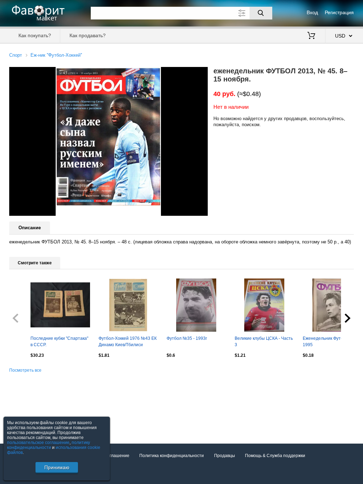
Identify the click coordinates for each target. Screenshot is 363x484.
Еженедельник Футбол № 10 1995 (331, 341)
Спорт (15, 55)
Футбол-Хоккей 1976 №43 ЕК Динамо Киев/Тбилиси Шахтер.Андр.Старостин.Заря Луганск (128, 342)
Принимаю (56, 467)
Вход (312, 12)
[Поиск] (261, 13)
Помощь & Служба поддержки (275, 455)
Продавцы (224, 455)
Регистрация (339, 12)
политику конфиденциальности (48, 445)
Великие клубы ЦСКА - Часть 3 (264, 341)
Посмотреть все (25, 370)
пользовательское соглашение (38, 442)
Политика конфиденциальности (171, 455)
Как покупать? (34, 35)
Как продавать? (87, 35)
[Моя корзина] (311, 36)
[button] (201, 73)
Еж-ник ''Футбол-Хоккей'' (56, 55)
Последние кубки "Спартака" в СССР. (59, 341)
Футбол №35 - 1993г (187, 338)
